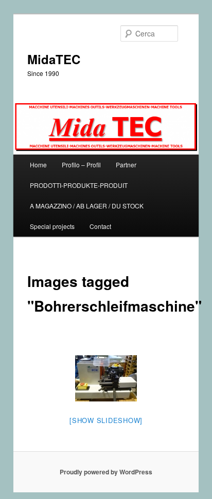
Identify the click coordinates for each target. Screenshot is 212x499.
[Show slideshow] (106, 420)
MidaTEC (53, 59)
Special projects (52, 226)
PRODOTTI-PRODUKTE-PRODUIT (79, 185)
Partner (126, 164)
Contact (100, 226)
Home (38, 164)
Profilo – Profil (81, 164)
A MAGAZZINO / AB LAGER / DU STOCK (87, 205)
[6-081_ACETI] (106, 378)
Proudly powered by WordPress (106, 471)
